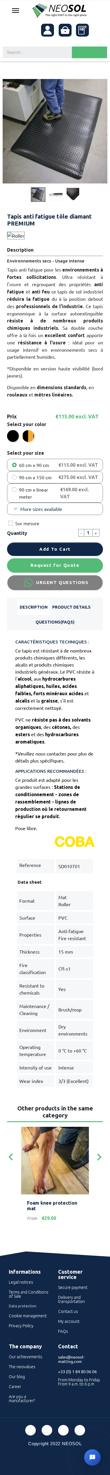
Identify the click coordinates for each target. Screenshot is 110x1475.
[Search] (89, 52)
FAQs (63, 1331)
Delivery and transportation (71, 1299)
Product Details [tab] (71, 607)
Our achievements (25, 1356)
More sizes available (37, 509)
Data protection (22, 1306)
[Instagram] (80, 1430)
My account (68, 1321)
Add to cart (55, 549)
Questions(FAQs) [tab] (55, 622)
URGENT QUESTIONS (62, 582)
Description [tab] (34, 607)
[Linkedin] (63, 1430)
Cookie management (28, 1315)
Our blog (17, 1376)
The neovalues (22, 1366)
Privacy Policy (21, 1325)
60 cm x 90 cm (34, 465)
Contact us (68, 1311)
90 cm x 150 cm (35, 477)
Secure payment (72, 1287)
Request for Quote (55, 565)
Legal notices (21, 1282)
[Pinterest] (47, 1430)
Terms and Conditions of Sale (28, 1294)
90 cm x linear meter (33, 493)
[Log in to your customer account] (47, 30)
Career (15, 1386)
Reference (30, 865)
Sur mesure (27, 523)
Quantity (17, 533)
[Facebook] (30, 1430)
